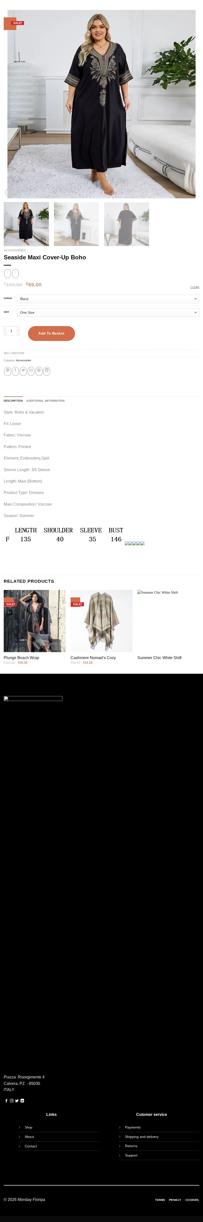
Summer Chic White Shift (159, 658)
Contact (31, 1146)
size (6, 311)
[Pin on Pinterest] (39, 371)
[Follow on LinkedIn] (22, 1101)
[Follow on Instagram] (11, 1101)
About (29, 1137)
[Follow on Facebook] (6, 1101)
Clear (194, 287)
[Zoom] (9, 192)
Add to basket (51, 333)
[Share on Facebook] (15, 371)
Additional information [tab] (45, 400)
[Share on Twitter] (23, 371)
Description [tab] (13, 400)
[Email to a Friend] (31, 371)
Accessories (14, 250)
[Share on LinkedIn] (46, 371)
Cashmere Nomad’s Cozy (93, 658)
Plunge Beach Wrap (21, 658)
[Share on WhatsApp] (7, 371)
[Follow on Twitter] (17, 1101)
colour (8, 298)
